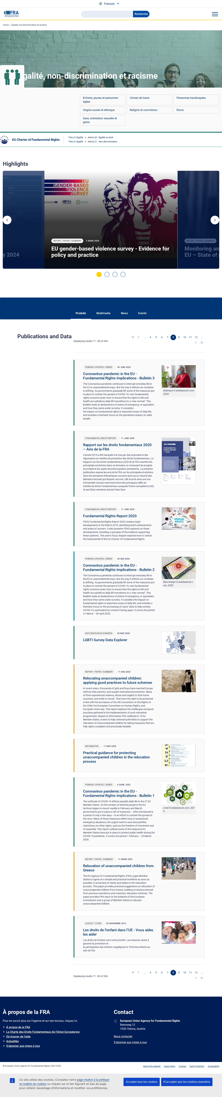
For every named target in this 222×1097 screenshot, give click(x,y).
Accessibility (213, 1066)
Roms (180, 110)
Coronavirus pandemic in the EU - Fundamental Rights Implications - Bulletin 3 (119, 376)
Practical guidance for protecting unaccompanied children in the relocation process (116, 757)
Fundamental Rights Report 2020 (110, 516)
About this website (151, 1066)
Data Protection (197, 1066)
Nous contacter (123, 1036)
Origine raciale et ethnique (99, 110)
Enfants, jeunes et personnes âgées (100, 99)
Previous (7, 220)
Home (6, 25)
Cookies (182, 1066)
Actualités (12, 1041)
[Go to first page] (133, 337)
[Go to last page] (202, 343)
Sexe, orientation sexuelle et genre (100, 120)
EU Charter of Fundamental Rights (36, 139)
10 (184, 337)
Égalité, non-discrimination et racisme (29, 25)
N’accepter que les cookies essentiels (187, 1081)
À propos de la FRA (18, 1027)
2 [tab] (107, 274)
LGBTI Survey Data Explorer (105, 640)
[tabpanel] (111, 220)
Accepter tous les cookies (141, 1081)
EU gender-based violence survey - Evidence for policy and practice (110, 251)
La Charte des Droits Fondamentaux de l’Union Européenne (43, 1032)
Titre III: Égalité (75, 137)
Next (215, 220)
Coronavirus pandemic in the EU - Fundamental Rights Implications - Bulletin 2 (119, 567)
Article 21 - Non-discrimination (102, 141)
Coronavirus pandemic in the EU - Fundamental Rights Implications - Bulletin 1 (119, 793)
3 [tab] (115, 274)
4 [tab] (123, 274)
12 (196, 337)
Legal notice (169, 1066)
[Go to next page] (196, 343)
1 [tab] (99, 274)
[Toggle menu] (215, 14)
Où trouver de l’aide (18, 1036)
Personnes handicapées (191, 98)
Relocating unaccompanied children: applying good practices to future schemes (117, 680)
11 (190, 337)
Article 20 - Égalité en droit (100, 137)
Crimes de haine (139, 98)
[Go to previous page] (139, 337)
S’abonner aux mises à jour (23, 1046)
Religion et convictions (143, 110)
